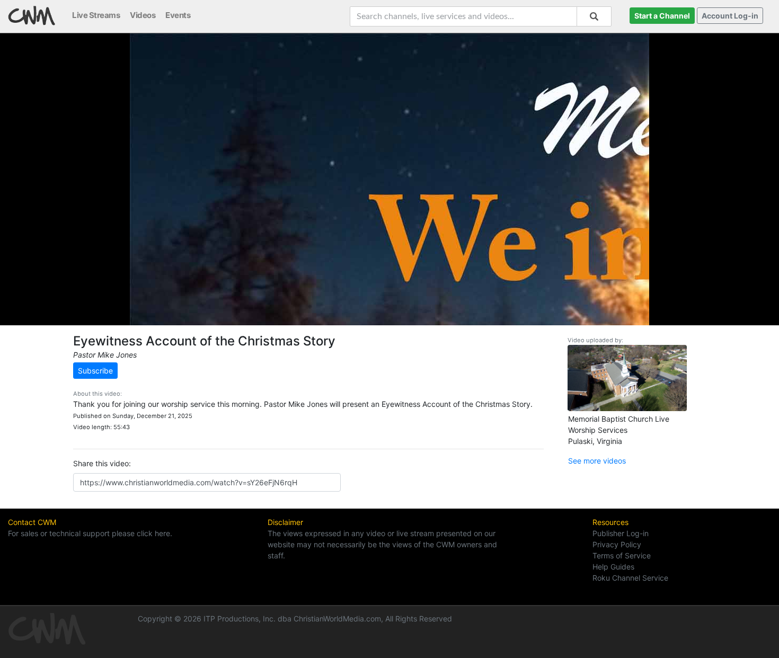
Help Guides (613, 566)
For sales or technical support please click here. (90, 533)
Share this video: (102, 463)
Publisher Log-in (620, 533)
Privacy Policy (616, 544)
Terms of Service (621, 555)
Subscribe (95, 370)
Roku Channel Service (630, 577)
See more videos (597, 460)
